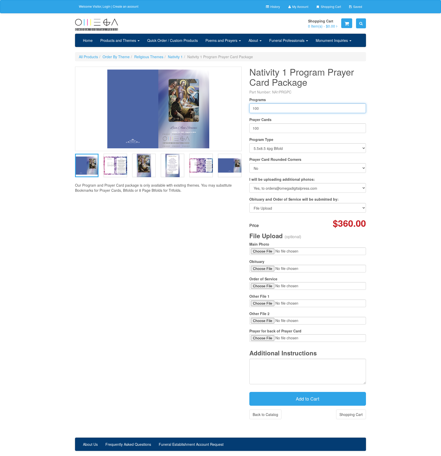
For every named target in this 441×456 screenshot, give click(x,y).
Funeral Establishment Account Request (191, 444)
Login (107, 6)
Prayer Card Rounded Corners (275, 159)
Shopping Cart (330, 6)
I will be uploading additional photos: (282, 179)
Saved (357, 6)
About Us (90, 444)
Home (88, 40)
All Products (88, 56)
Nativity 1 (175, 56)
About (254, 40)
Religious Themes (148, 56)
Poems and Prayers (221, 40)
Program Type (261, 139)
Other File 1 (259, 296)
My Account (299, 6)
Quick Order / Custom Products (172, 40)
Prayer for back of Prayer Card (275, 330)
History (275, 6)
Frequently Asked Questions (128, 444)
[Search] (361, 23)
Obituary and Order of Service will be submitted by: (294, 199)
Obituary (256, 261)
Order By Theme (116, 56)
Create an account (125, 6)
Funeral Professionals (287, 40)
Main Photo (259, 244)
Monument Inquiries (332, 40)
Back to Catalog (265, 414)
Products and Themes (118, 40)
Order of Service (263, 278)
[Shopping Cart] (346, 23)
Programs (257, 99)
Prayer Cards (260, 119)
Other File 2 (259, 313)
